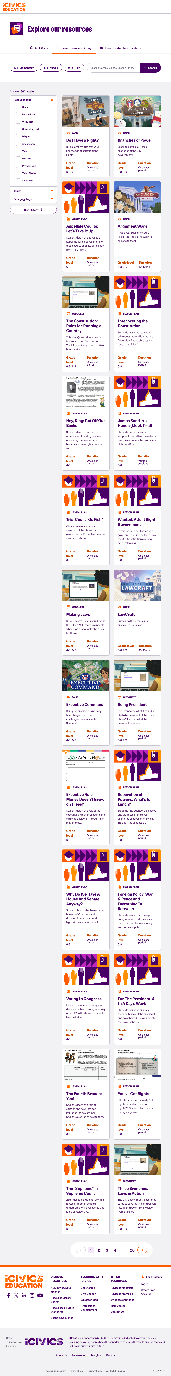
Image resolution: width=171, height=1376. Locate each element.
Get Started (88, 1287)
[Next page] (142, 1250)
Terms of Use (76, 1370)
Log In (144, 1284)
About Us (61, 1355)
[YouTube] (40, 1295)
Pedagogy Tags (23, 199)
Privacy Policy (95, 1370)
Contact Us (117, 1311)
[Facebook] (8, 1295)
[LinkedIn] (24, 1295)
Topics (17, 191)
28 (132, 1250)
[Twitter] (16, 1295)
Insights (96, 1355)
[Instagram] (32, 1295)
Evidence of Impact (122, 1299)
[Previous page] (81, 1250)
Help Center (118, 1305)
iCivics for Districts (122, 1287)
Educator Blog (89, 1299)
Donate (110, 1355)
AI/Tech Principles (115, 1370)
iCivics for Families (122, 1293)
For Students (154, 1277)
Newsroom (79, 1355)
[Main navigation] (165, 6)
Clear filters (31, 210)
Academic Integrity (56, 1370)
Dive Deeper (88, 1293)
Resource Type (22, 99)
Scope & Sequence (62, 1317)
